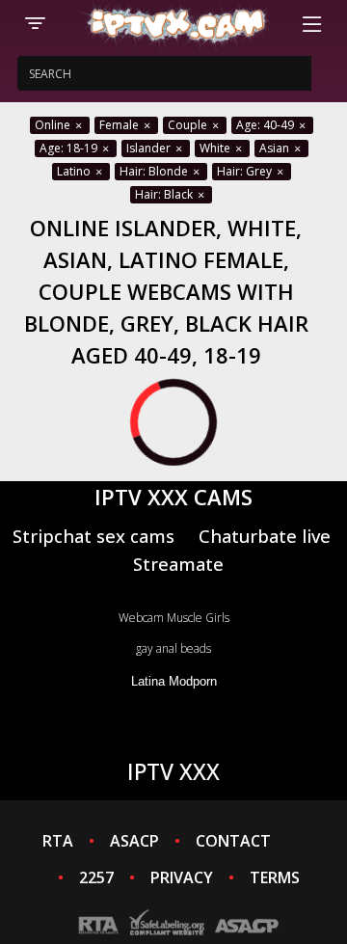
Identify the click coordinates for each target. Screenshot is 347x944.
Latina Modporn (174, 681)
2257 (96, 877)
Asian (275, 148)
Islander (150, 148)
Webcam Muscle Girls (174, 617)
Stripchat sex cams (93, 536)
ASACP (134, 840)
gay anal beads (173, 648)
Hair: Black (165, 194)
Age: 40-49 (266, 125)
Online (54, 125)
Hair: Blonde (155, 171)
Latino (75, 171)
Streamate (178, 564)
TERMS (275, 877)
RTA (57, 840)
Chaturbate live (265, 536)
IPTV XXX (173, 771)
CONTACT (233, 840)
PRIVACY (181, 877)
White (216, 148)
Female (120, 125)
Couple (189, 125)
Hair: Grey (246, 171)
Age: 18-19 (70, 148)
